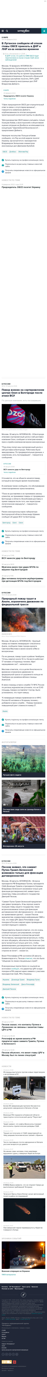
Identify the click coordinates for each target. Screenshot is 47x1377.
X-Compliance (5, 1332)
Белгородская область (21, 245)
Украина (6, 980)
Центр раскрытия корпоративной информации (15, 1350)
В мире (5, 37)
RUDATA (4, 1348)
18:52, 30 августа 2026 (9, 386)
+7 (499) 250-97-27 (25, 1319)
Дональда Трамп (18, 980)
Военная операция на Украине (16, 1271)
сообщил (15, 969)
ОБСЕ (5, 152)
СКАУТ (4, 1334)
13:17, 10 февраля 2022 (9, 39)
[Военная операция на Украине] (23, 1268)
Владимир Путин (33, 980)
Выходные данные (8, 1368)
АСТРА (3, 1338)
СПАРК (4, 1330)
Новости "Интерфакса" (8, 1344)
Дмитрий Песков (9, 989)
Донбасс (12, 152)
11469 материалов (9, 1275)
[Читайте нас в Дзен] (3, 1354)
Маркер (4, 1336)
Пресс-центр (26, 1287)
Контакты (5, 1287)
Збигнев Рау (23, 152)
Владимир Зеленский (11, 984)
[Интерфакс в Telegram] (6, 1354)
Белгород (6, 245)
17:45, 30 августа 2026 (9, 201)
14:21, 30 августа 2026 (9, 595)
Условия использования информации (14, 1366)
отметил (28, 958)
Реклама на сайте (7, 1289)
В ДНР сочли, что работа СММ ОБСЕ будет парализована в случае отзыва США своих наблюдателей (22, 58)
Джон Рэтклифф (27, 984)
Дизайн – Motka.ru (7, 1370)
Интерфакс (24, 31)
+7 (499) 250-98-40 (10, 1319)
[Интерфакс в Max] (16, 1354)
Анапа (5, 711)
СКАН (3, 1346)
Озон (21, 523)
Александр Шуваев (10, 249)
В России (6, 199)
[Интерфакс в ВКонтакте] (10, 1354)
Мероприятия (19, 1289)
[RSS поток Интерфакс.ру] (13, 1354)
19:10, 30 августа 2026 (9, 863)
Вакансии (35, 1287)
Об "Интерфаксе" (15, 1287)
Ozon (15, 523)
